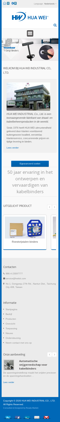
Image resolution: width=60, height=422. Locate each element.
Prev (49, 207)
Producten (11, 319)
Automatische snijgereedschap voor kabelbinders (33, 364)
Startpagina (11, 309)
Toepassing (11, 328)
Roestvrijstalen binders (25, 241)
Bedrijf (9, 314)
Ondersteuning (13, 338)
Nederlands (49, 4)
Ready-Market (32, 408)
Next (54, 207)
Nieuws (9, 333)
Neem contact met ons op (19, 342)
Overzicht (10, 323)
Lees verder (13, 147)
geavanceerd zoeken (30, 163)
